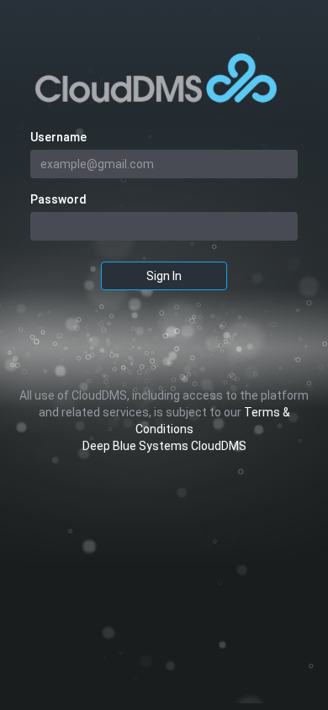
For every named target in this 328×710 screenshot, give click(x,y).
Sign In (164, 276)
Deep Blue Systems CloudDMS (164, 446)
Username (58, 137)
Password (58, 199)
